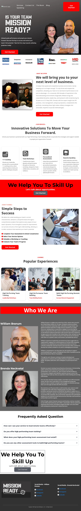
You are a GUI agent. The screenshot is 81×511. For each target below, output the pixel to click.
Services (20, 5)
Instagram (39, 493)
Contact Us (29, 5)
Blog (48, 5)
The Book (40, 5)
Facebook (39, 490)
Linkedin (39, 496)
